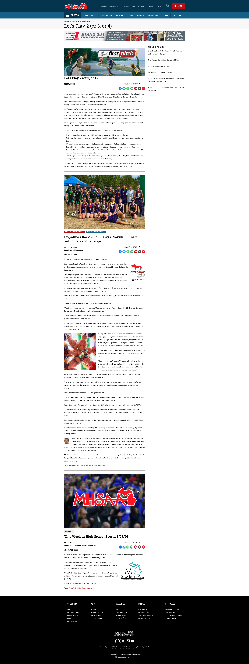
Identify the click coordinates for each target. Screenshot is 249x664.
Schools (125, 6)
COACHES (120, 604)
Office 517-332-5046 (114, 649)
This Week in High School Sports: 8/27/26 (163, 60)
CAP (117, 609)
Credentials (142, 609)
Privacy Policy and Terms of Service (130, 654)
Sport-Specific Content (173, 615)
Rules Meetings (121, 612)
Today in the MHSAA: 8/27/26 (159, 66)
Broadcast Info (143, 612)
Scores (104, 6)
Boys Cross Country (96, 232)
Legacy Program (171, 618)
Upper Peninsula (75, 465)
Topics (71, 21)
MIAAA (93, 609)
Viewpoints (69, 531)
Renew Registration (172, 609)
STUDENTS (72, 604)
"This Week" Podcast (145, 615)
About (151, 6)
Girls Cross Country (74, 232)
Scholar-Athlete (73, 612)
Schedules (114, 6)
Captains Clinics (73, 615)
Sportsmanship (72, 621)
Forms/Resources (97, 618)
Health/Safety (121, 615)
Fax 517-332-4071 (125, 649)
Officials (142, 6)
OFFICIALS (170, 604)
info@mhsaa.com (135, 649)
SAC (68, 609)
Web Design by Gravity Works (126, 657)
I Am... (159, 6)
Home (66, 21)
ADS (93, 604)
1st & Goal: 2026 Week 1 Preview (160, 72)
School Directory (97, 612)
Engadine (85, 465)
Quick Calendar (96, 615)
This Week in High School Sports (80, 588)
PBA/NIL (70, 618)
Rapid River (93, 465)
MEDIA (141, 604)
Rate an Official (121, 618)
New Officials (170, 612)
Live (133, 6)
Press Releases (144, 618)
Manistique (102, 465)
